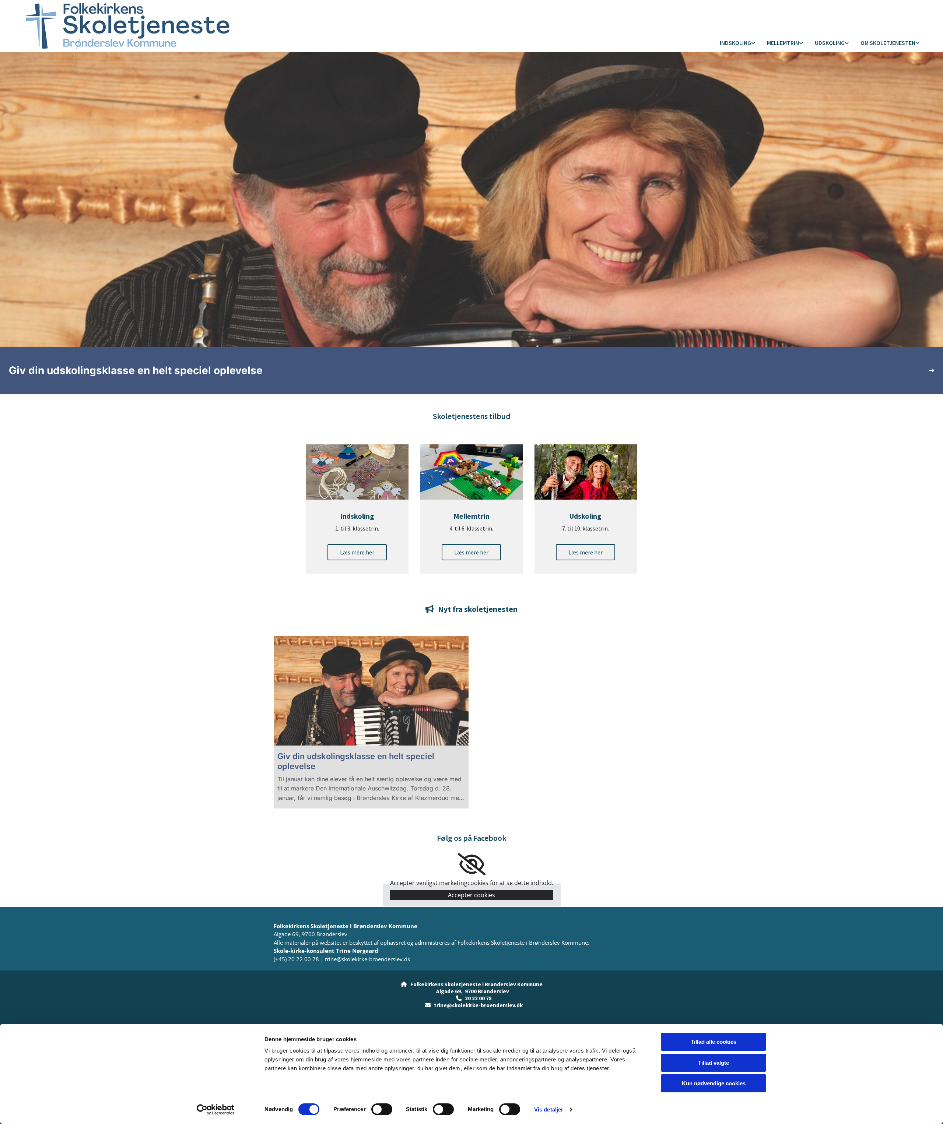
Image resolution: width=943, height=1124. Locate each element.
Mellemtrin (783, 42)
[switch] (381, 1109)
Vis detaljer (548, 1109)
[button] (357, 552)
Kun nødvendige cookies (714, 1083)
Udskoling (830, 42)
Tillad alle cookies (713, 1042)
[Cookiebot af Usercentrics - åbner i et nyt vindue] (215, 1109)
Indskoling (735, 42)
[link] (737, 43)
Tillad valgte (713, 1063)
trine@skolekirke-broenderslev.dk (367, 959)
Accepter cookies (471, 895)
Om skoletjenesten (887, 42)
